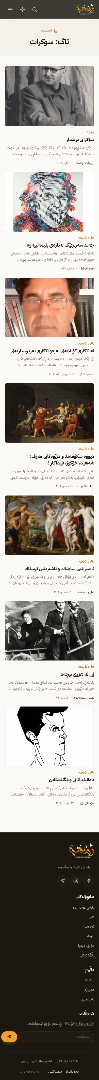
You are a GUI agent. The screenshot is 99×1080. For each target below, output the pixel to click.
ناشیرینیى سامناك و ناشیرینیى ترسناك (59, 568)
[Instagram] (75, 880)
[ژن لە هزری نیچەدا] (49, 631)
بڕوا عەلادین (87, 486)
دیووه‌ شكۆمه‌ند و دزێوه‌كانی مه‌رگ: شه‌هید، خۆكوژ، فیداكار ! (62, 460)
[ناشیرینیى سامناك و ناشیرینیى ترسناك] (49, 525)
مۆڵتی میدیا (86, 945)
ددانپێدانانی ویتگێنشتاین (71, 779)
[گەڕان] (34, 9)
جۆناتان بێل (87, 803)
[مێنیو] (10, 9)
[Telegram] (62, 880)
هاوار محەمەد (85, 592)
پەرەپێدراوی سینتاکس (63, 1071)
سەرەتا (89, 980)
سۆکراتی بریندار (80, 139)
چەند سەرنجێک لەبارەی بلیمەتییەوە (60, 245)
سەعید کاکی (87, 374)
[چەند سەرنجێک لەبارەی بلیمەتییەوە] (49, 202)
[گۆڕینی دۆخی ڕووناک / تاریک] (22, 9)
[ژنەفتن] (84, 9)
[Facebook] (89, 880)
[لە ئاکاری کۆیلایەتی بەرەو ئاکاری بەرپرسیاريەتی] (49, 307)
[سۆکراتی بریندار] (49, 96)
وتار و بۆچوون (86, 237)
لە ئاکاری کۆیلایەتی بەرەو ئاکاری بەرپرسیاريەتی (52, 350)
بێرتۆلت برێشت (85, 162)
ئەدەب (89, 926)
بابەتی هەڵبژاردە (83, 907)
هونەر (90, 936)
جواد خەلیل (87, 268)
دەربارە (89, 989)
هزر (92, 917)
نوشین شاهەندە (84, 697)
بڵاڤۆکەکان (87, 955)
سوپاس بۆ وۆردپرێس (30, 1071)
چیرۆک (90, 132)
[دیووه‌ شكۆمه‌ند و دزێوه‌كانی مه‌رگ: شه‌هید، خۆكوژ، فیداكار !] (49, 413)
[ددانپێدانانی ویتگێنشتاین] (49, 736)
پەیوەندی (87, 999)
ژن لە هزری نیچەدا (76, 674)
